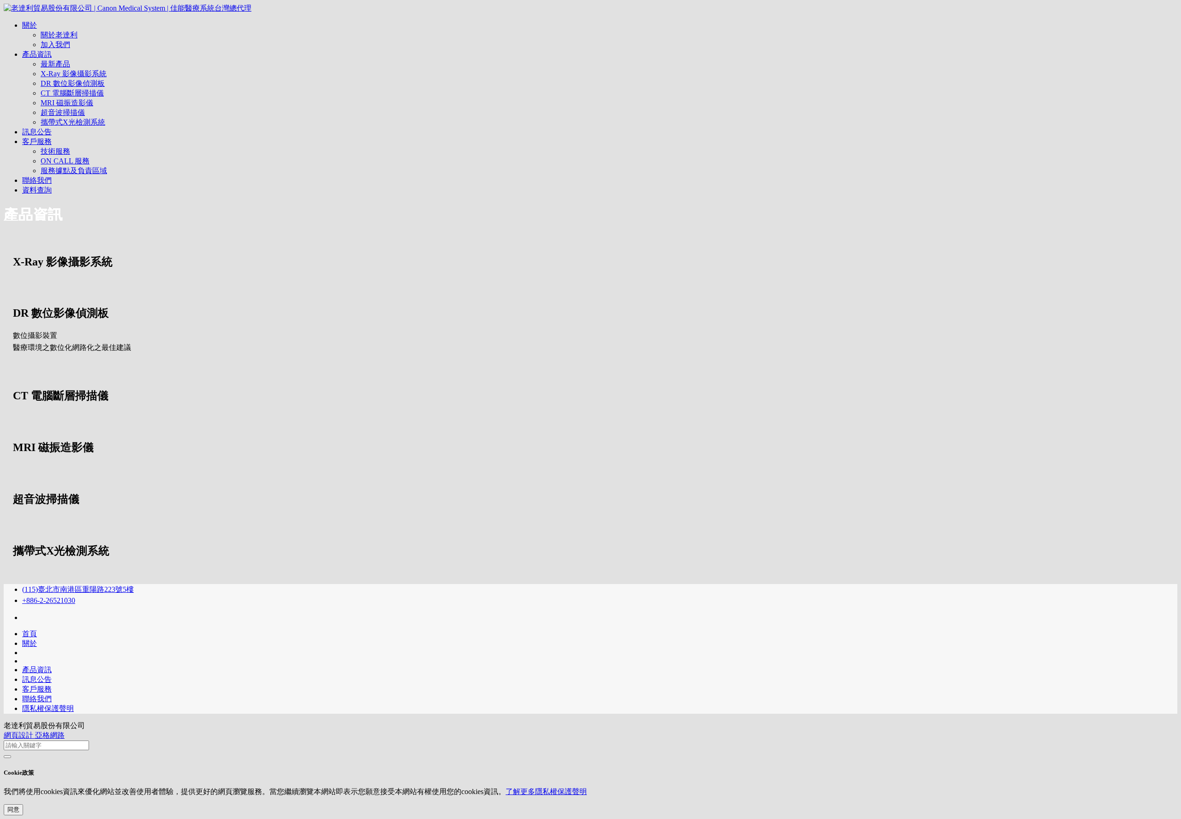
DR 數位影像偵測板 (73, 83)
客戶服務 (37, 141)
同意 (13, 809)
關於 (29, 25)
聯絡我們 (37, 180)
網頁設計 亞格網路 (34, 735)
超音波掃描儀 (63, 112)
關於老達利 (59, 35)
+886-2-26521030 (48, 600)
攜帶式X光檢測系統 (73, 122)
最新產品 (55, 64)
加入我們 (55, 44)
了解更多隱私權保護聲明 (546, 791)
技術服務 (55, 151)
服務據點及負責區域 (74, 171)
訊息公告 (37, 132)
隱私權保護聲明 (48, 708)
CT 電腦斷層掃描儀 (72, 93)
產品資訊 (37, 54)
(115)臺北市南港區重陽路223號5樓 (78, 589)
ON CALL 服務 (65, 161)
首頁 (29, 634)
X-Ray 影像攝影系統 (74, 74)
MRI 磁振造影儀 (67, 103)
